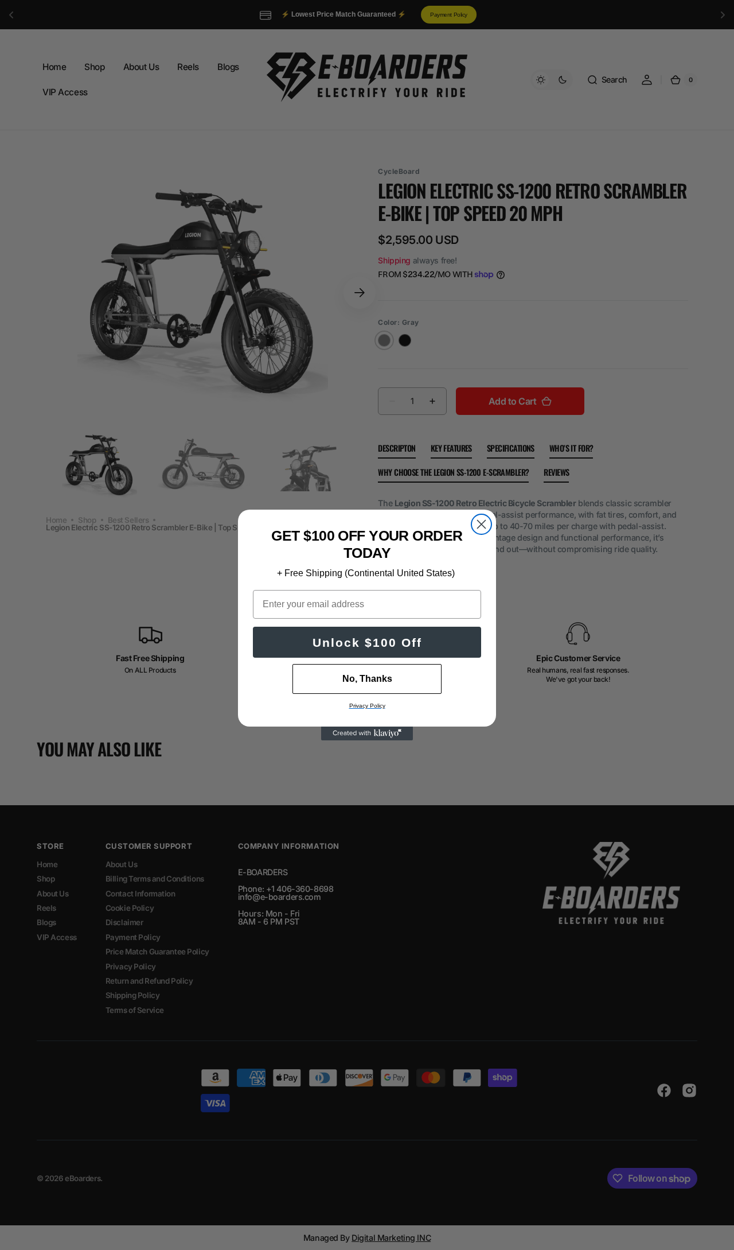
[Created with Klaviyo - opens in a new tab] (367, 733)
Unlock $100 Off (367, 642)
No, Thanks (367, 679)
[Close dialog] (481, 524)
